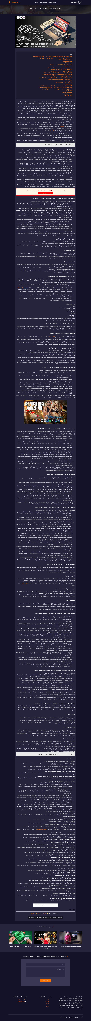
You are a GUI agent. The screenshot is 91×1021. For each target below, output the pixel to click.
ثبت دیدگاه (45, 980)
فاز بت (47, 1003)
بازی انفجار (52, 130)
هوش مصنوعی (52, 336)
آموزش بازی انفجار (43, 2)
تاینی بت (47, 1000)
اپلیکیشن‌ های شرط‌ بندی (42, 829)
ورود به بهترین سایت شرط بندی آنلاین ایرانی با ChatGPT (45, 905)
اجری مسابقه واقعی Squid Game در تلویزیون (71, 946)
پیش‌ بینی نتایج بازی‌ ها (23, 288)
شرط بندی (62, 126)
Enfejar (32, 913)
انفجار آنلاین (74, 2)
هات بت (47, 1001)
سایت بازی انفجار (52, 2)
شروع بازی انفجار (15, 2)
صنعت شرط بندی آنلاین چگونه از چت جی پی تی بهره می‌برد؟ (45, 9)
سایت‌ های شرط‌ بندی (25, 583)
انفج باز (47, 1006)
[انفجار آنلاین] (80, 2)
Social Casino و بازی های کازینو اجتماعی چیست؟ (20, 946)
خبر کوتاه (36, 2)
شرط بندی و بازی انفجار (42, 913)
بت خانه (47, 1005)
